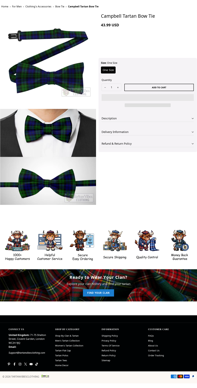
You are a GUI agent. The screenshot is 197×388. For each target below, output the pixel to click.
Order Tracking (156, 355)
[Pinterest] (9, 364)
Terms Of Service (110, 345)
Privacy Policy (109, 340)
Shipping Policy (110, 335)
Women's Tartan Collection (69, 345)
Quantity (107, 80)
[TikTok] (36, 364)
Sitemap (106, 360)
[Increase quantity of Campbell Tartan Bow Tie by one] (118, 87)
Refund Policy (109, 350)
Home (4, 6)
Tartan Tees (61, 360)
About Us (153, 345)
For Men (17, 6)
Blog (150, 340)
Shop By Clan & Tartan (67, 335)
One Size (108, 70)
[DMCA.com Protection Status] (45, 376)
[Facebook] (14, 364)
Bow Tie (59, 6)
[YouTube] (31, 364)
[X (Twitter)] (25, 364)
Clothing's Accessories (38, 6)
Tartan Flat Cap (63, 350)
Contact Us (153, 350)
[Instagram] (20, 364)
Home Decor (61, 365)
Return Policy (109, 355)
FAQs (151, 335)
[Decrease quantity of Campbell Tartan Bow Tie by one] (105, 87)
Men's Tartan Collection (67, 340)
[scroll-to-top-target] (191, 371)
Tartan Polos (61, 355)
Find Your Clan (98, 292)
